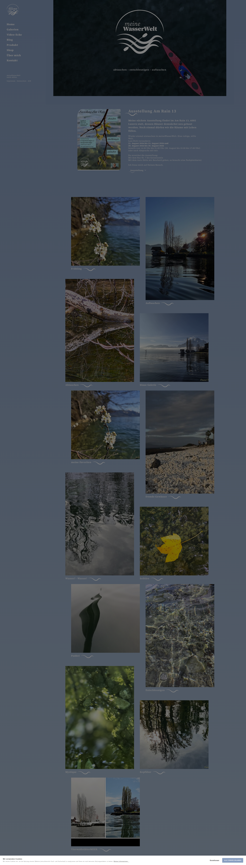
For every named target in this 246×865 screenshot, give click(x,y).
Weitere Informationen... (121, 861)
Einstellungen (214, 860)
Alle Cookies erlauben (232, 860)
